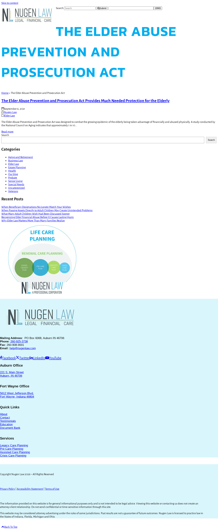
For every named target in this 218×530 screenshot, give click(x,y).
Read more (7, 131)
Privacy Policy (7, 488)
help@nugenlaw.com (23, 348)
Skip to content (9, 3)
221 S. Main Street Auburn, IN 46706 (12, 374)
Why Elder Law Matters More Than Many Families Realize (33, 220)
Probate (12, 177)
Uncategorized (16, 187)
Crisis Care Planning (13, 455)
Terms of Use (52, 488)
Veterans (13, 191)
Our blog (13, 174)
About (3, 414)
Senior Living (15, 181)
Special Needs (16, 184)
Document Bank (10, 427)
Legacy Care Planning (14, 445)
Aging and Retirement (20, 157)
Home (5, 92)
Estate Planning (17, 167)
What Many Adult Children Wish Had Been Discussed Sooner (35, 213)
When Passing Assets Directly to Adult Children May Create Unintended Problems (46, 210)
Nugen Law (10, 112)
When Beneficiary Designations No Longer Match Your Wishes (36, 206)
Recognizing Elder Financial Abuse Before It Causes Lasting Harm (37, 217)
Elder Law (9, 115)
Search (5, 135)
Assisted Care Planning (15, 452)
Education (6, 424)
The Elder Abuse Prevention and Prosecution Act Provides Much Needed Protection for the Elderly (85, 101)
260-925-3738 (19, 341)
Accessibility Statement (30, 488)
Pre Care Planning (11, 448)
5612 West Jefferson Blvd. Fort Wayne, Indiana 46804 (17, 395)
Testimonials (8, 421)
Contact (5, 417)
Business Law (15, 160)
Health (12, 170)
